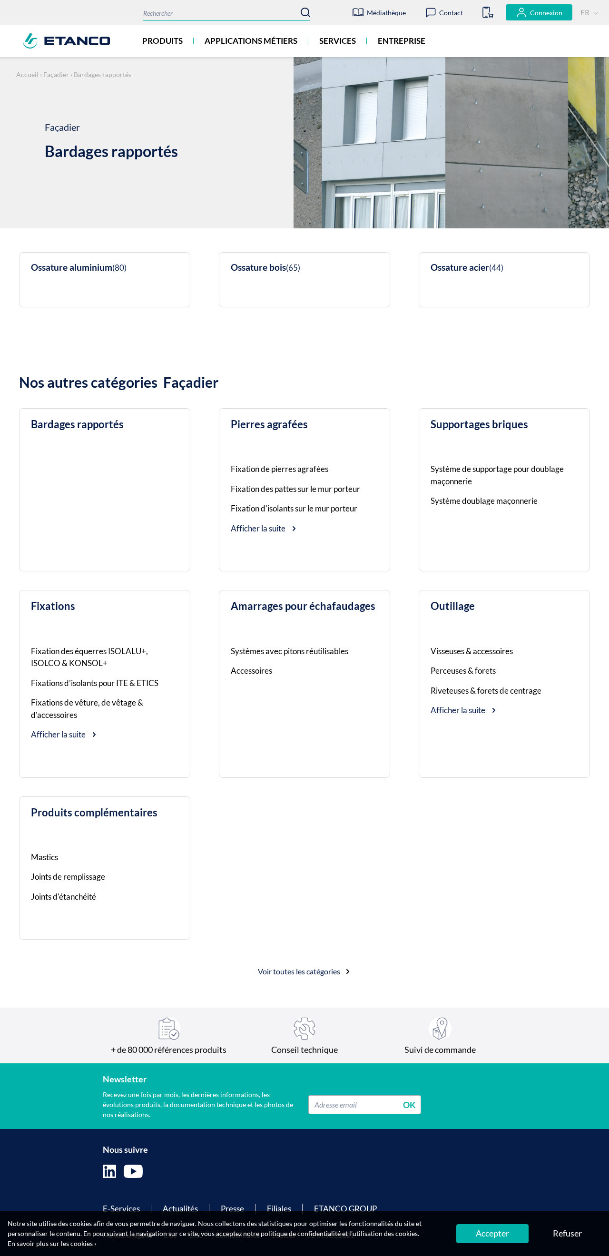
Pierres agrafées (269, 424)
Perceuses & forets (463, 671)
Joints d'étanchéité (63, 897)
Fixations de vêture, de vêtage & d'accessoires (87, 708)
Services (337, 41)
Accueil (27, 74)
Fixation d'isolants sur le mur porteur (294, 508)
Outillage (453, 606)
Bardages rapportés (77, 424)
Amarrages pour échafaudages (303, 606)
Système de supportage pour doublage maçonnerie (497, 475)
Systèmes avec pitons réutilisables (289, 651)
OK (409, 1104)
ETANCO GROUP (345, 1209)
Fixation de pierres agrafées (279, 469)
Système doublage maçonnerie (484, 501)
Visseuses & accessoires (472, 651)
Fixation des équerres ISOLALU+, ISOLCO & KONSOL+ (89, 657)
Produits (162, 41)
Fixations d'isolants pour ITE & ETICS (94, 683)
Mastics (44, 857)
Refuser (567, 1233)
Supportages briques (479, 424)
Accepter (492, 1233)
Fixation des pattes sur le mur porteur (295, 489)
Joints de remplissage (68, 877)
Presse (232, 1209)
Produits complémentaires (94, 812)
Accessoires (251, 671)
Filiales (279, 1209)
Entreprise (401, 41)
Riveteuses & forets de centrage (486, 691)
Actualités (180, 1209)
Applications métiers (251, 41)
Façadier (56, 74)
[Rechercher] (305, 12)
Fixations (53, 606)
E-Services (121, 1209)
